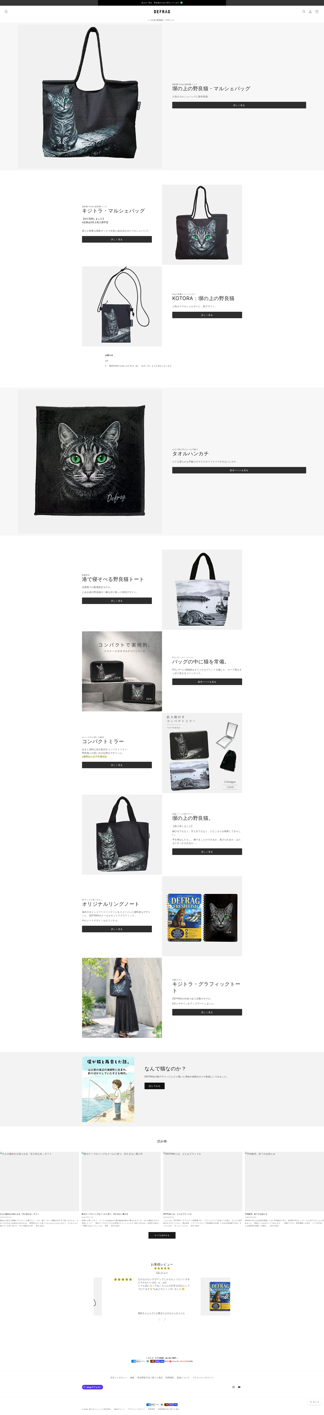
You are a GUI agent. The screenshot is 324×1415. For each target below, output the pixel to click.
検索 (132, 1377)
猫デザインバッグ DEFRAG (100, 1409)
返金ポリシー (119, 1409)
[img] (162, 1268)
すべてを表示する (162, 1235)
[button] (6, 11)
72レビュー (162, 1272)
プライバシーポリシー (203, 1377)
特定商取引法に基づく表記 (150, 1377)
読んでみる (154, 1085)
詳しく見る (239, 105)
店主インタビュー (118, 1377)
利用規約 (170, 1377)
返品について (183, 1377)
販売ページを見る (239, 470)
